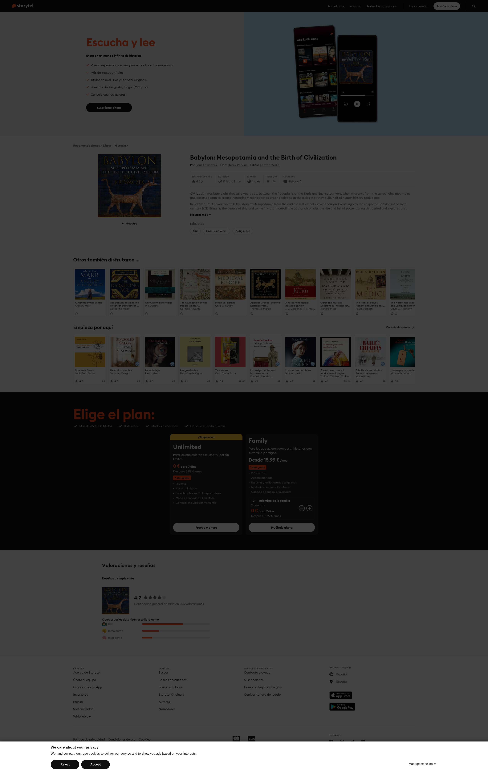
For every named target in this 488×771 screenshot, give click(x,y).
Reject (65, 764)
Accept (95, 764)
